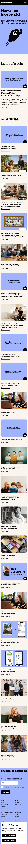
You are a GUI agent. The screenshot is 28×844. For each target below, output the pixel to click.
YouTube (17, 816)
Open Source (4, 804)
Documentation (5, 818)
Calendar (17, 802)
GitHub (16, 821)
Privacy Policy (8, 830)
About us (3, 802)
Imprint (3, 806)
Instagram (17, 814)
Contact (3, 816)
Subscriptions (18, 804)
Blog (2, 821)
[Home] (6, 2)
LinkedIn (17, 818)
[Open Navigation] (25, 2)
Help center (4, 814)
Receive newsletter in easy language (14, 787)
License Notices (5, 808)
